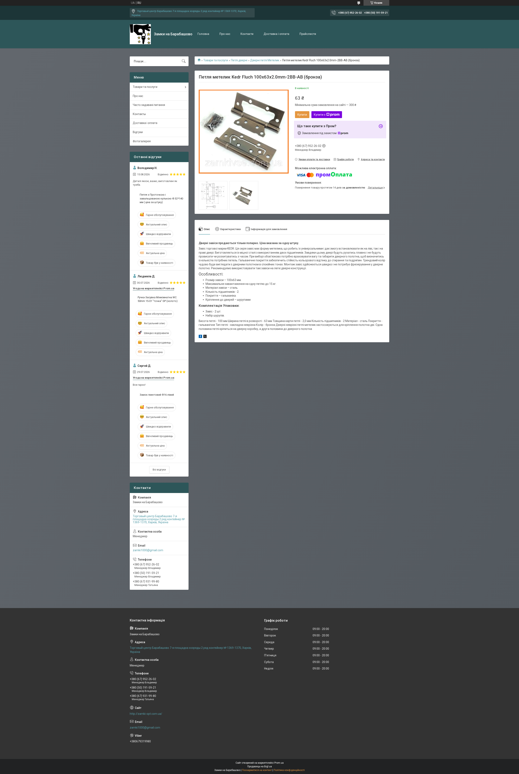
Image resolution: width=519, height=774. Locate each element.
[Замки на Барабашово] (140, 34)
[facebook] (200, 337)
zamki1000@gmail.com (148, 550)
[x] (205, 337)
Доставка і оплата (276, 34)
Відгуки (138, 132)
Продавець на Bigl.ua (259, 766)
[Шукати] (184, 61)
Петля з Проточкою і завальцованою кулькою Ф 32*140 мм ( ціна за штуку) (161, 198)
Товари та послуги (215, 60)
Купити (302, 114)
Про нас (224, 34)
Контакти (246, 34)
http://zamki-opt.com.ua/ (146, 713)
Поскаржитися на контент (257, 770)
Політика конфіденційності (289, 770)
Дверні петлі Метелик (264, 60)
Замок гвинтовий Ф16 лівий (157, 394)
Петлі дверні (239, 60)
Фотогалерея (142, 141)
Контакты (139, 114)
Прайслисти (307, 34)
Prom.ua (279, 762)
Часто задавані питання (149, 105)
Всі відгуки (159, 469)
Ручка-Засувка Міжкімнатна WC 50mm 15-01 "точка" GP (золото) (158, 299)
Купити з (319, 114)
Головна (203, 34)
